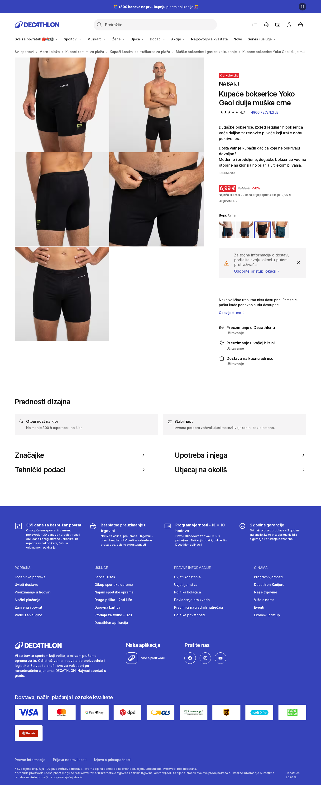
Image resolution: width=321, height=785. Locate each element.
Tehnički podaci (40, 469)
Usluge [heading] (101, 568)
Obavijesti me (230, 313)
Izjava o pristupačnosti (112, 760)
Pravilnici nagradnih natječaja (198, 607)
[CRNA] (262, 230)
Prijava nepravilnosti (69, 760)
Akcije (176, 39)
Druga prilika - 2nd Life (113, 600)
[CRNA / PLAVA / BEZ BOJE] (227, 230)
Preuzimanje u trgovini (33, 592)
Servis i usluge (260, 39)
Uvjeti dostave (26, 585)
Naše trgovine (265, 592)
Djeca (136, 39)
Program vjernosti (268, 577)
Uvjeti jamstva (185, 585)
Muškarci (95, 39)
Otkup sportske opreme (114, 585)
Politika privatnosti (189, 615)
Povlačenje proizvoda (192, 600)
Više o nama (264, 600)
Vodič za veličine (29, 615)
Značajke (29, 455)
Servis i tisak (105, 577)
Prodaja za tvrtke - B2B (113, 615)
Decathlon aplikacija (111, 623)
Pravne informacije (30, 760)
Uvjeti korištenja (187, 577)
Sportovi (71, 39)
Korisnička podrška (30, 577)
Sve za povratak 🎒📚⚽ (35, 39)
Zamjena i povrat (28, 607)
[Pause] (302, 6)
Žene (116, 39)
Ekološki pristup (267, 615)
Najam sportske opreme (114, 592)
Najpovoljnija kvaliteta (209, 39)
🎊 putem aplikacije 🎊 (155, 7)
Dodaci (156, 39)
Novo (238, 39)
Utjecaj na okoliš (201, 469)
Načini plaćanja (27, 600)
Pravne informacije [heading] (192, 568)
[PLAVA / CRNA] (280, 230)
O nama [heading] (261, 568)
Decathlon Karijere (269, 585)
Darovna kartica (107, 607)
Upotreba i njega (201, 455)
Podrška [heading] (22, 568)
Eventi (259, 607)
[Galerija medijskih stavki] (109, 199)
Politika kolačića (187, 592)
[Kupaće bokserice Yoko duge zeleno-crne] (62, 105)
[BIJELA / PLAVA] (244, 230)
